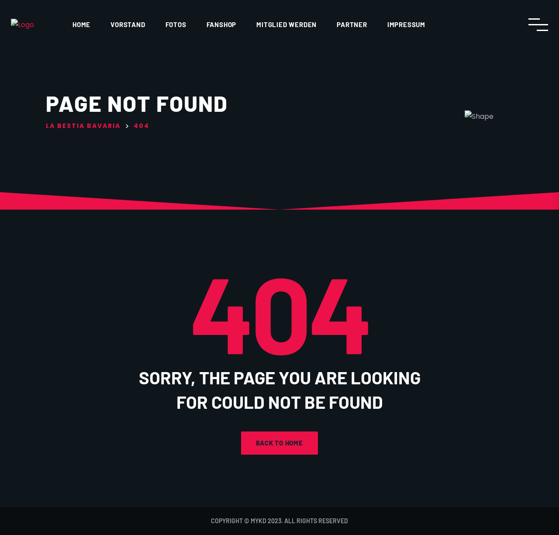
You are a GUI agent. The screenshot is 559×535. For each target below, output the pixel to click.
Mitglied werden (286, 24)
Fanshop (222, 24)
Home (81, 24)
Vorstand (127, 24)
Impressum (406, 24)
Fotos (176, 24)
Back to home (279, 443)
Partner (352, 24)
